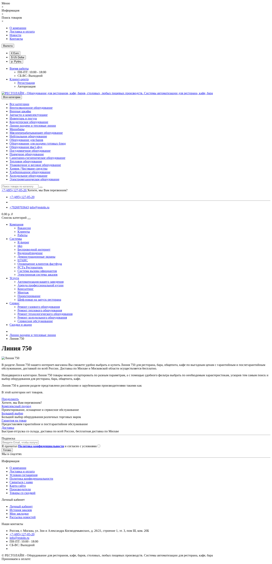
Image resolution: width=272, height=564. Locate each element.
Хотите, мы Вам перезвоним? (47, 190)
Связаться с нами (21, 482)
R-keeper (23, 242)
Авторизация (26, 86)
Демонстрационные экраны (36, 256)
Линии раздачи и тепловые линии (33, 125)
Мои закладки (19, 513)
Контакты (16, 38)
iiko (20, 246)
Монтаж (23, 292)
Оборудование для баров (26, 140)
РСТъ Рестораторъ (30, 267)
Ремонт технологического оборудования (45, 314)
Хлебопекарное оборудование (30, 172)
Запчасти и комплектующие (29, 115)
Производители (20, 489)
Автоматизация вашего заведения (41, 281)
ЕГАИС (23, 260)
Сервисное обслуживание (35, 321)
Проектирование (29, 296)
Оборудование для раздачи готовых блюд (38, 143)
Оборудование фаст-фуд (26, 147)
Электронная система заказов (38, 274)
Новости (15, 35)
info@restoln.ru (39, 207)
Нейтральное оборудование (28, 136)
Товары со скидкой (22, 493)
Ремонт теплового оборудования (40, 310)
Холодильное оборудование (28, 175)
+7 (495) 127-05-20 (22, 197)
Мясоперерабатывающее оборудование (36, 132)
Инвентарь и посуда (23, 118)
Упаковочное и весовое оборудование (35, 165)
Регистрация (26, 83)
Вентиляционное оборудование (31, 107)
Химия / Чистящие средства (28, 168)
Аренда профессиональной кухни (41, 285)
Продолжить (10, 399)
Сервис (15, 303)
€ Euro (15, 53)
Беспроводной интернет (34, 249)
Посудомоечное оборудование (30, 150)
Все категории (19, 104)
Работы (22, 235)
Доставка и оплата (22, 31)
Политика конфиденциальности (31, 478)
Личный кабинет (21, 506)
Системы (16, 238)
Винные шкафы (20, 111)
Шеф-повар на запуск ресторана (39, 299)
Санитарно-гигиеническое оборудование (37, 157)
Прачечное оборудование (27, 154)
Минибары (17, 129)
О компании (18, 28)
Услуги (14, 278)
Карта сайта (18, 485)
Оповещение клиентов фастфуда (40, 263)
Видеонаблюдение (30, 253)
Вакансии (24, 228)
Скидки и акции (21, 324)
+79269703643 (19, 207)
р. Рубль (16, 61)
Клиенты (24, 231)
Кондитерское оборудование (29, 122)
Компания (16, 224)
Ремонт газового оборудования (39, 306)
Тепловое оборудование (26, 161)
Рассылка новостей (23, 517)
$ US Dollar (17, 57)
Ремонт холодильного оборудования (42, 317)
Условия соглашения (23, 475)
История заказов (21, 510)
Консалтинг (26, 289)
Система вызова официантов (37, 271)
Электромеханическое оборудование (34, 179)
